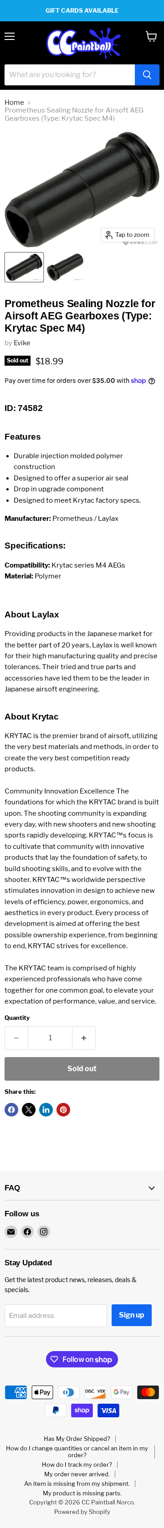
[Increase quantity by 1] (84, 1038)
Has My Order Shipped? (77, 1438)
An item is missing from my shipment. (77, 1483)
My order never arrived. (77, 1474)
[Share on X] (29, 1110)
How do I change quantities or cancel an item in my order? (77, 1452)
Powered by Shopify (82, 1511)
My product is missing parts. (82, 1493)
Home (14, 103)
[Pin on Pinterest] (63, 1110)
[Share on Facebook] (11, 1110)
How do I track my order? (77, 1464)
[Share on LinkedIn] (46, 1110)
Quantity (17, 1017)
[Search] (147, 74)
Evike (22, 343)
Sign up (131, 1315)
